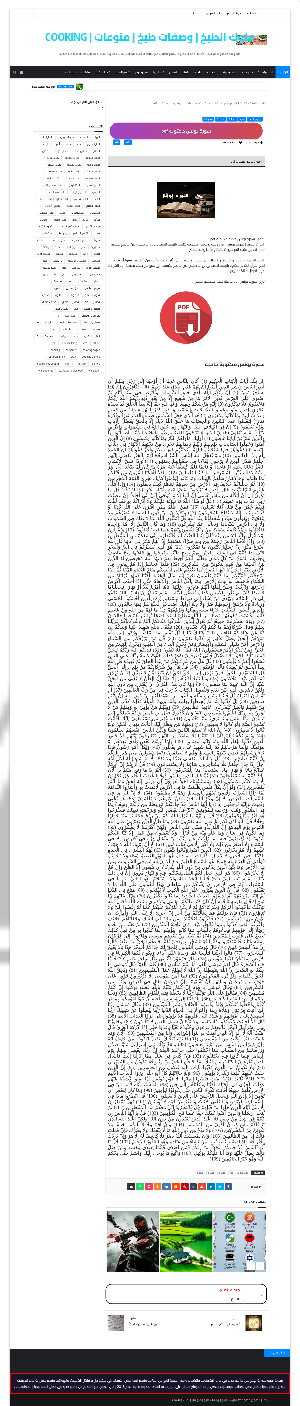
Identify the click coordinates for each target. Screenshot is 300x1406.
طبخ (64, 274)
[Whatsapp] (140, 1186)
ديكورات (95, 246)
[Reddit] (176, 1186)
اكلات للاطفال (54, 171)
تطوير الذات (45, 226)
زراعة (85, 253)
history (82, 363)
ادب (79, 144)
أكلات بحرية (230, 72)
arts (84, 342)
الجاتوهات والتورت (51, 185)
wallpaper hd (45, 370)
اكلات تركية (93, 164)
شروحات (57, 260)
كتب (75, 308)
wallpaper (94, 370)
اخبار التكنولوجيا (97, 86)
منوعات (71, 72)
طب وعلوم (141, 72)
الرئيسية (283, 72)
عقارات (84, 281)
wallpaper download (71, 370)
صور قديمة (49, 267)
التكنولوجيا (74, 185)
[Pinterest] (185, 1186)
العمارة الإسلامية (58, 198)
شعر (44, 260)
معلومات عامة (45, 322)
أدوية (57, 144)
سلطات (197, 72)
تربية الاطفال (59, 219)
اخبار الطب (46, 137)
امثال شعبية (46, 212)
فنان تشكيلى (73, 288)
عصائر (97, 281)
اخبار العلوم (93, 144)
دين (242, 119)
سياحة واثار (43, 253)
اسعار (96, 150)
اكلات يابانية (53, 178)
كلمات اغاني (61, 308)
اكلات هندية (73, 178)
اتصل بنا (197, 13)
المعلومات (77, 212)
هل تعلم (63, 336)
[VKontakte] (166, 1186)
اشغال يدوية (62, 150)
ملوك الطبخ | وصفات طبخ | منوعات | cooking (150, 37)
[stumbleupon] (202, 1186)
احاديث (84, 137)
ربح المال (70, 246)
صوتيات (76, 267)
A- (116, 142)
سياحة (59, 253)
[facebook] (228, 1186)
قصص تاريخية (92, 301)
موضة (53, 329)
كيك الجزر (70, 315)
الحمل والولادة (78, 192)
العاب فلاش (81, 198)
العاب (185, 72)
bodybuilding (69, 342)
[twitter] (220, 1186)
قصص (173, 72)
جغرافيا (63, 233)
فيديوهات (73, 294)
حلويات (248, 72)
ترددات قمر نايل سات (68, 226)
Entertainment (57, 356)
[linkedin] (211, 1186)
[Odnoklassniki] (157, 1186)
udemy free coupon (48, 363)
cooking (55, 349)
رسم (57, 246)
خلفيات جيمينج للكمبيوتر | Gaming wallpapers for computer (185, 1258)
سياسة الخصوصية (214, 13)
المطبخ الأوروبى (52, 205)
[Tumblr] (193, 1186)
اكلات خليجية (74, 164)
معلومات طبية (68, 322)
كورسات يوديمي (90, 315)
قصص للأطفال (70, 301)
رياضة (45, 246)
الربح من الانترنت (55, 192)
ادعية (68, 144)
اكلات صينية (93, 171)
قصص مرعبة (49, 301)
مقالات (85, 72)
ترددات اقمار (102, 72)
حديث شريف (46, 233)
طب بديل (95, 274)
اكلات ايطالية (72, 157)
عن (132, 244)
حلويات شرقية (78, 240)
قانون (58, 294)
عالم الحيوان (50, 274)
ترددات (43, 219)
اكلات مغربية (92, 178)
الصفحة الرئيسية (253, 13)
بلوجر (86, 219)
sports (69, 363)
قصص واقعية (92, 308)
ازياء (45, 144)
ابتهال (96, 137)
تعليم (97, 233)
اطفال (45, 150)
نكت (76, 336)
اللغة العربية (73, 205)
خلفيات (41, 240)
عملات (71, 281)
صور (63, 267)
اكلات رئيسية (265, 72)
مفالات (232, 119)
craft (73, 356)
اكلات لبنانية (74, 171)
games (96, 363)
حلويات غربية (58, 240)
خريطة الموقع (234, 13)
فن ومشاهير (92, 288)
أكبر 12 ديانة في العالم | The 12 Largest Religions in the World (132, 1258)
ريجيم (97, 253)
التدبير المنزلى (93, 185)
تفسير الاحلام (122, 72)
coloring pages (91, 349)
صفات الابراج (93, 267)
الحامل (96, 192)
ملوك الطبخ (253, 142)
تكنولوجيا (158, 72)
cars (53, 342)
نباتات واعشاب (92, 336)
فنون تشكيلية (92, 294)
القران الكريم (255, 119)
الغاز (40, 198)
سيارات (96, 260)
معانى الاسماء (91, 322)
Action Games (45, 336)
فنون (57, 288)
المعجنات (212, 72)
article (96, 342)
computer (71, 349)
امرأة (97, 219)
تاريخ (74, 219)
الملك (62, 212)
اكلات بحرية (53, 157)
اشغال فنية (81, 150)
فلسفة (58, 281)
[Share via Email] (131, 1186)
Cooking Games (91, 356)
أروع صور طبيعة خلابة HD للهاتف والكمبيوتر (62, 86)
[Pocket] (149, 1186)
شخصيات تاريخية (77, 260)
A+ (128, 142)
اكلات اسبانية (92, 157)
